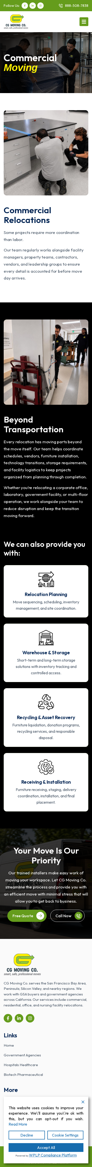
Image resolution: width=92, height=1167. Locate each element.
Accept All (46, 1147)
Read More (18, 1124)
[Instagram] (40, 5)
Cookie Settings (65, 1135)
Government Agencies (22, 1055)
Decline (26, 1135)
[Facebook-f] (25, 5)
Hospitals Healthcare (21, 1064)
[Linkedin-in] (32, 5)
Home (9, 1045)
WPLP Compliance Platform (53, 1155)
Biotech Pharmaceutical (23, 1074)
